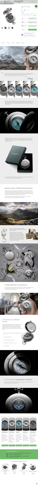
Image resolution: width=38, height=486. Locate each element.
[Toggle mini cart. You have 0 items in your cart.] (35, 2)
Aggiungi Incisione (32, 18)
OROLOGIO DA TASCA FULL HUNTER (5, 471)
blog (14, 1)
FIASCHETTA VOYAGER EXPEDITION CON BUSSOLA (33, 471)
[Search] (30, 2)
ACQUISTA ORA (5, 445)
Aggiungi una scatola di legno (32, 22)
